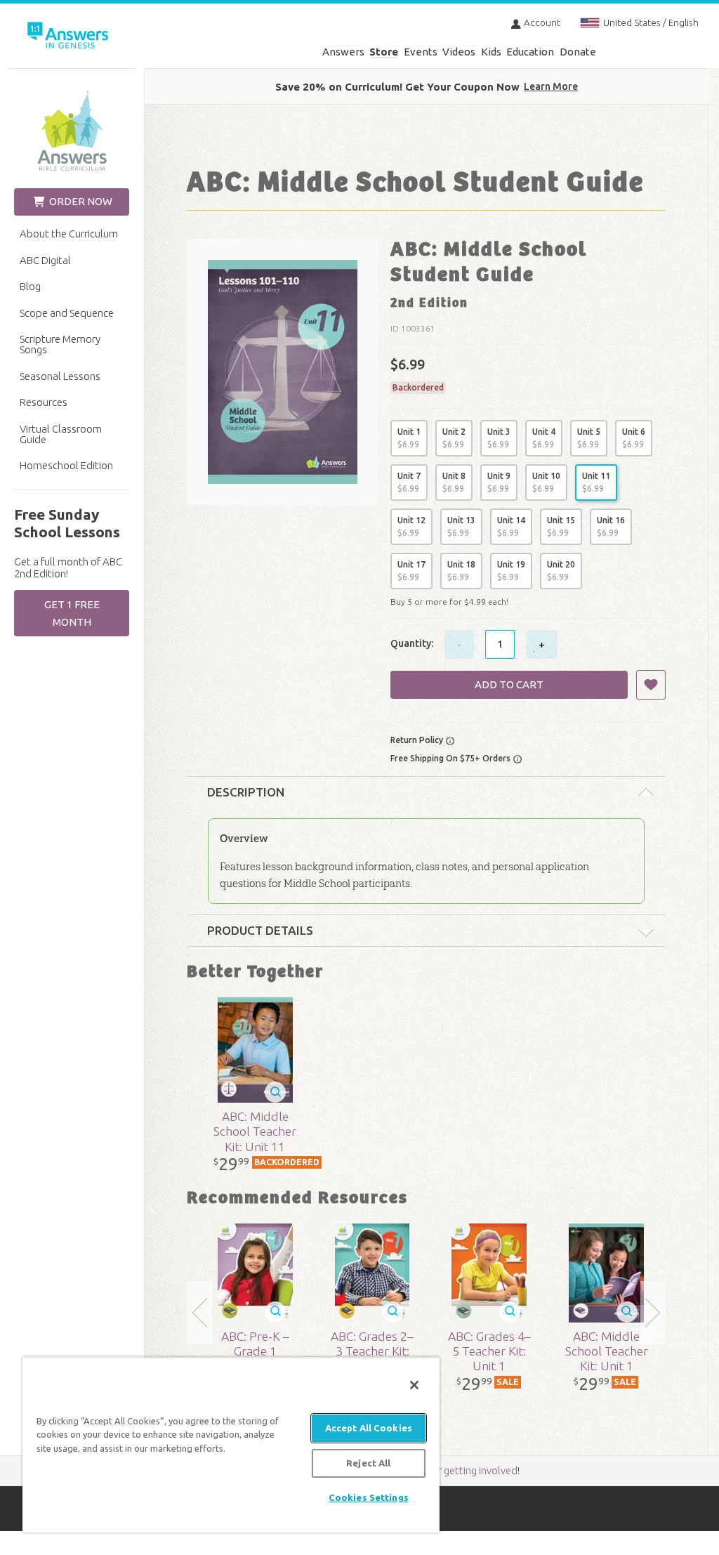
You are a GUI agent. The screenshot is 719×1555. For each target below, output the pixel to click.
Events (420, 52)
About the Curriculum (69, 234)
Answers (343, 52)
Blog (30, 286)
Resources (43, 402)
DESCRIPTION (245, 792)
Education (530, 52)
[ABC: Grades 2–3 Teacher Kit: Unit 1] (372, 1273)
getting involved (480, 1470)
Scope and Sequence (67, 313)
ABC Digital (45, 260)
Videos (458, 52)
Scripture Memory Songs (60, 344)
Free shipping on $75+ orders (451, 758)
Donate (578, 52)
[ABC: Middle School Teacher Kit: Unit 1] (607, 1273)
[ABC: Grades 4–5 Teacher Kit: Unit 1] (489, 1273)
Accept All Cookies (368, 1428)
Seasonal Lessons (60, 376)
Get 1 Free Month (72, 613)
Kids (491, 52)
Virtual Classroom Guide (61, 434)
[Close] (414, 1385)
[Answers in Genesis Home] (77, 37)
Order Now (79, 201)
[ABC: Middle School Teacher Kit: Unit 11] (255, 1050)
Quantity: (411, 643)
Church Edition (72, 131)
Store (383, 52)
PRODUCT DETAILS (260, 930)
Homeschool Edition (66, 465)
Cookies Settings (369, 1497)
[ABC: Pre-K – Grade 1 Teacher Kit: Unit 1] (255, 1273)
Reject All (368, 1463)
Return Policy (417, 739)
